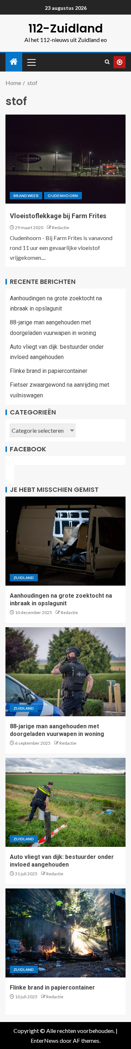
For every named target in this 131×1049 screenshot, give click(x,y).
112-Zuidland (65, 28)
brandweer (26, 195)
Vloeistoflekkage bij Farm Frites (58, 216)
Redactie (60, 227)
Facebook (28, 449)
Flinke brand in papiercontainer (48, 370)
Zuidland (23, 577)
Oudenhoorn (63, 195)
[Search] (107, 62)
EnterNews (45, 1040)
